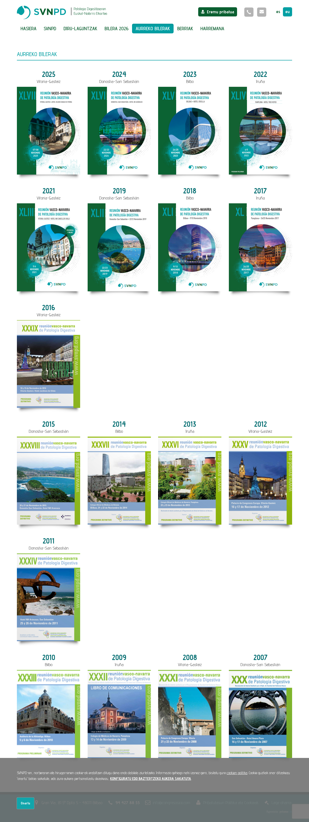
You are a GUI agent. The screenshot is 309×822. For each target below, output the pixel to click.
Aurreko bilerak (153, 28)
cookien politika (237, 773)
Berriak (185, 28)
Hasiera (28, 28)
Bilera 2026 (116, 28)
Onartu (25, 803)
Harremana (212, 28)
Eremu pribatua (220, 11)
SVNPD (50, 28)
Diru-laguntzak (80, 28)
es (278, 11)
